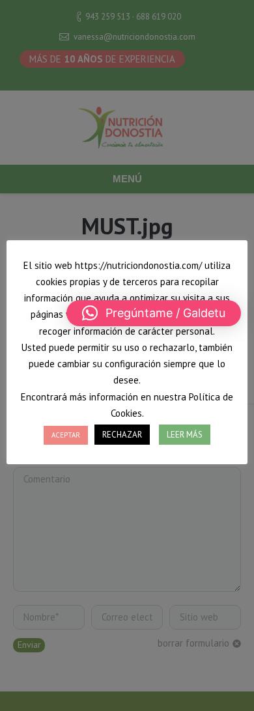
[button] (153, 313)
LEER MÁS (185, 434)
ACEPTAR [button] (65, 434)
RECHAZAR (122, 434)
